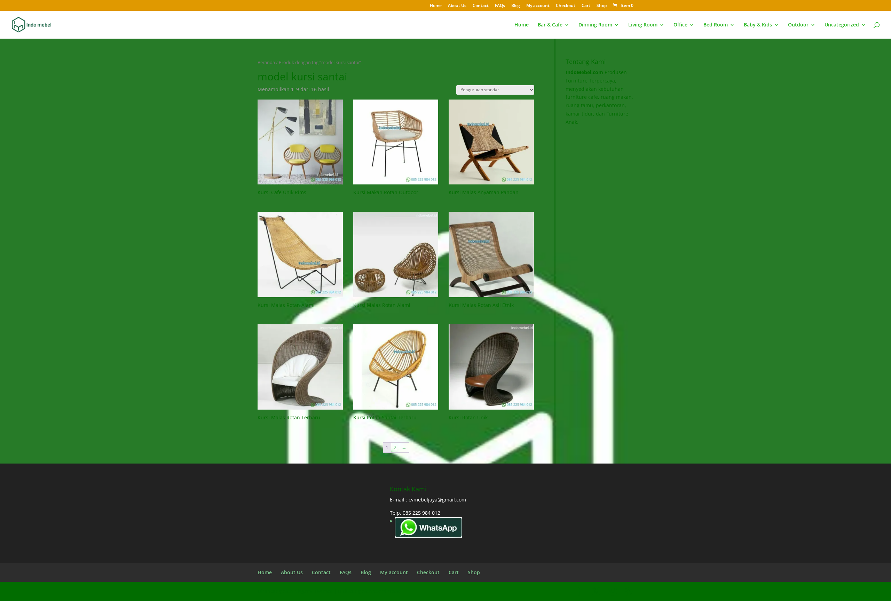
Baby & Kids (758, 25)
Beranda (266, 62)
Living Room (642, 25)
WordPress (386, 591)
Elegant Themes (313, 591)
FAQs (500, 5)
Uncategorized (842, 25)
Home (436, 5)
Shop (602, 5)
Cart (586, 5)
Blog (515, 5)
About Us (457, 5)
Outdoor (798, 25)
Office (680, 25)
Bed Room (715, 25)
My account (538, 5)
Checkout (565, 5)
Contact (481, 5)
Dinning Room (595, 25)
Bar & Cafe (550, 25)
